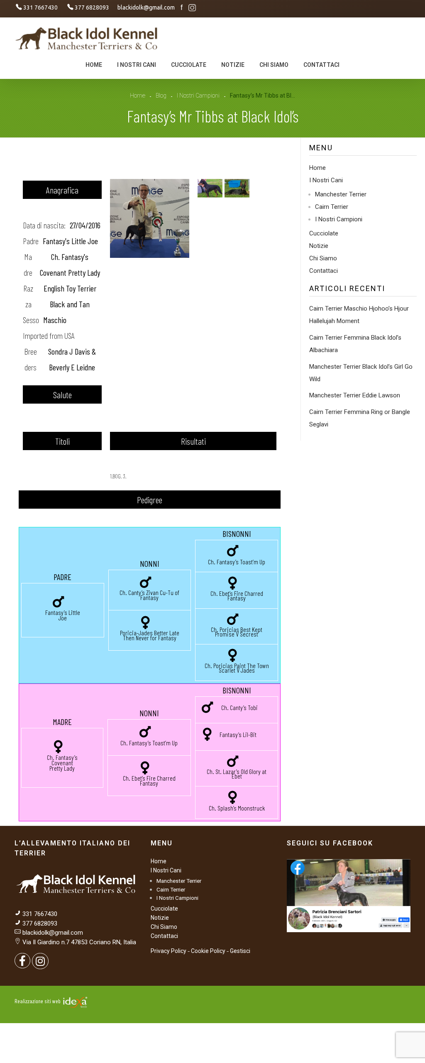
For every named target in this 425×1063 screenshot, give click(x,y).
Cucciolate (323, 233)
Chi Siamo (323, 258)
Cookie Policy (208, 951)
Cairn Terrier (331, 207)
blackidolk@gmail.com (52, 932)
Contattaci (323, 270)
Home (137, 95)
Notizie (318, 246)
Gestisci (240, 951)
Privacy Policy (168, 951)
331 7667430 (39, 914)
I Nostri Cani (326, 180)
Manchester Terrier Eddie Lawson (354, 395)
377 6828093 (39, 923)
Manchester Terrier (340, 194)
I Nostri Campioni (198, 95)
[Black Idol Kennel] (87, 38)
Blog (161, 95)
